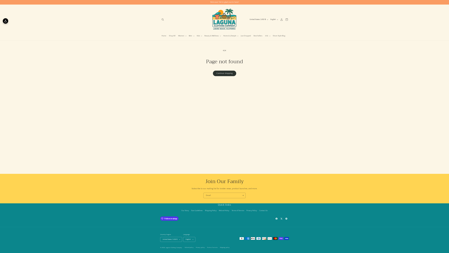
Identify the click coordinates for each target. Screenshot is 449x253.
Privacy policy (200, 247)
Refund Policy (224, 211)
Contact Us (263, 211)
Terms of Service (238, 211)
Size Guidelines (197, 211)
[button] (162, 19)
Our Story (185, 211)
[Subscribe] (242, 195)
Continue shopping (224, 73)
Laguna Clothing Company (174, 247)
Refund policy (189, 247)
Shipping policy (225, 247)
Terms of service (212, 247)
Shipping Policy (211, 211)
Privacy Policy (251, 211)
